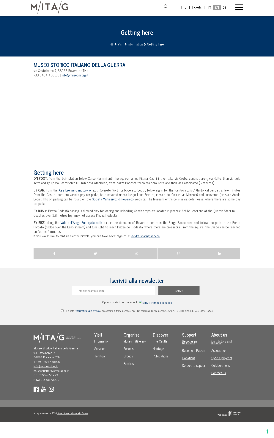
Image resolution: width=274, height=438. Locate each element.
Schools (129, 348)
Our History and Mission (221, 342)
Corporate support (194, 365)
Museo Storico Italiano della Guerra (72, 413)
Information (135, 44)
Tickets (197, 7)
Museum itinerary (135, 341)
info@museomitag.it (75, 75)
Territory (99, 356)
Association (218, 350)
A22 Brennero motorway (75, 190)
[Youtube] (44, 390)
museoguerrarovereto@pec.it (51, 370)
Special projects (221, 358)
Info (183, 7)
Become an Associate (189, 342)
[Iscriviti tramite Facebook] (155, 301)
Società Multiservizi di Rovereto (113, 199)
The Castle (160, 341)
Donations (188, 358)
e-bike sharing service (145, 236)
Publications (161, 356)
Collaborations (220, 365)
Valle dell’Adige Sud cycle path (81, 222)
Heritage (158, 348)
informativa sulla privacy (87, 311)
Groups (128, 356)
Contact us (218, 373)
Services (99, 348)
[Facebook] (37, 390)
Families (129, 363)
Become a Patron (193, 350)
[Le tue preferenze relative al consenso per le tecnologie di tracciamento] (267, 431)
